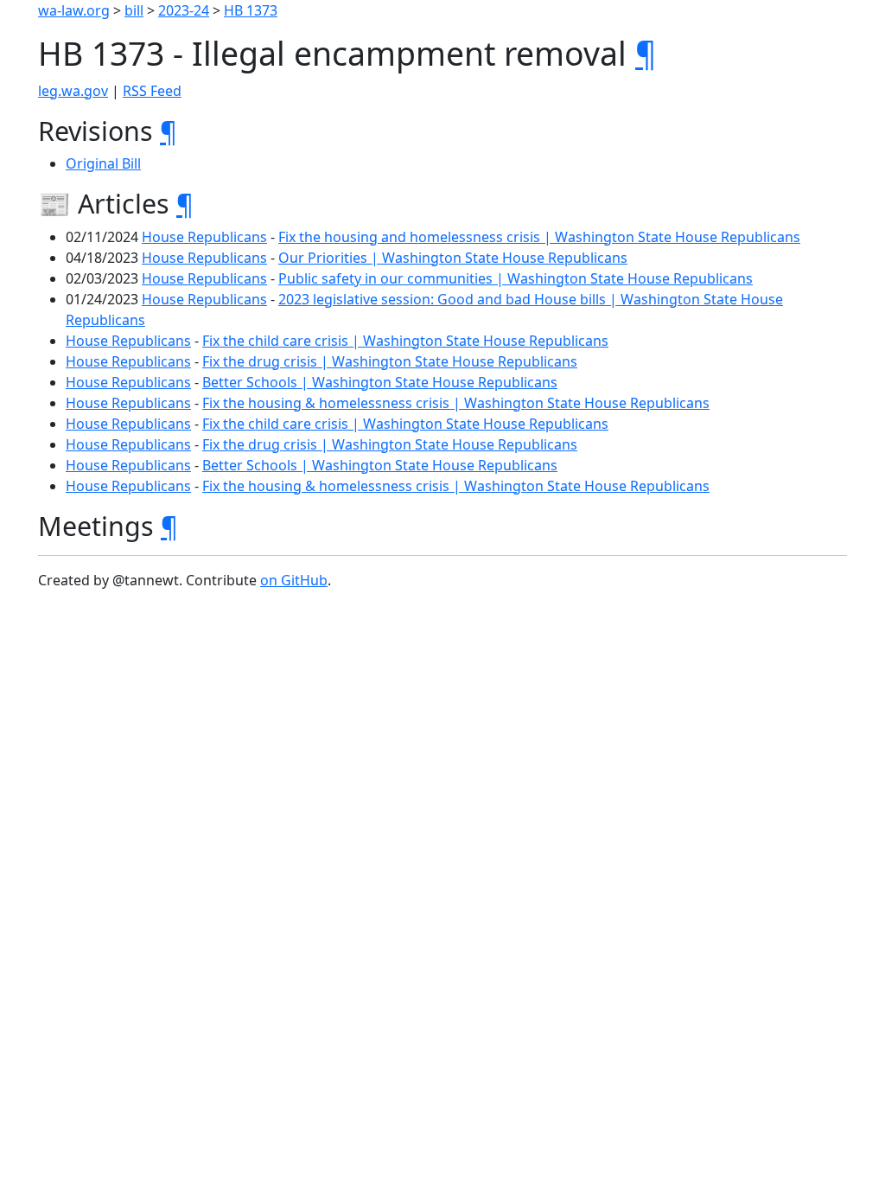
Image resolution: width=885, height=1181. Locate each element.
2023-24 (183, 10)
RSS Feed (152, 90)
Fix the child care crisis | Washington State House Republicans (405, 340)
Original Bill (103, 163)
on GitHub (294, 580)
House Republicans (204, 236)
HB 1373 (250, 10)
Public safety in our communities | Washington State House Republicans (515, 278)
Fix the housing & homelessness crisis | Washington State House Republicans (456, 402)
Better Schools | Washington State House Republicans (379, 382)
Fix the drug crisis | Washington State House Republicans (389, 361)
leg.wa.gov (73, 90)
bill (133, 10)
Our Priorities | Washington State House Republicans (452, 257)
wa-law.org (74, 10)
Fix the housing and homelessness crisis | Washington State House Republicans (539, 236)
